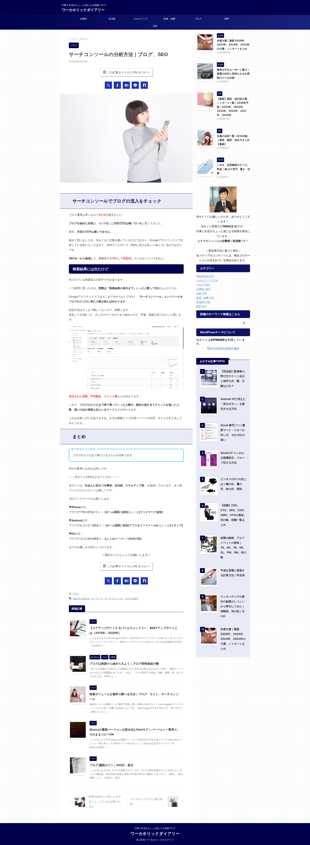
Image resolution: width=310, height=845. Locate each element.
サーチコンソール (113, 598)
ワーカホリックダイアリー (83, 10)
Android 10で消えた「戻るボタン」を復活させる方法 (233, 403)
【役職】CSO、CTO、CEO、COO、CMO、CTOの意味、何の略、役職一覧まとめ (233, 515)
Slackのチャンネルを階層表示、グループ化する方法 (232, 457)
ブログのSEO (131, 598)
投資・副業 (169, 18)
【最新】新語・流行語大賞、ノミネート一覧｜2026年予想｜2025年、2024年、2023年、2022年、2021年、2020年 (233, 106)
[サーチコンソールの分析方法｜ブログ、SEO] (126, 85)
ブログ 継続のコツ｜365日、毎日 (111, 765)
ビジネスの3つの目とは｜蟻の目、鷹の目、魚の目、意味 (233, 484)
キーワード (97, 598)
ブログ (198, 18)
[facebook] (117, 85)
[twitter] (108, 85)
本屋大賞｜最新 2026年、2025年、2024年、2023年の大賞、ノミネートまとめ (233, 44)
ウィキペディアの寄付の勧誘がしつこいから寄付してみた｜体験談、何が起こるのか (232, 606)
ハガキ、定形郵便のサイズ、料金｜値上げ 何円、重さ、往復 (233, 168)
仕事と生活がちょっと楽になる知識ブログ (155, 828)
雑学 (226, 18)
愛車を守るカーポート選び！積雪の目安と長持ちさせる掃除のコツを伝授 (233, 73)
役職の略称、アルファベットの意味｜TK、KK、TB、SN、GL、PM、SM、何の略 (233, 547)
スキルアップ (141, 18)
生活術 (112, 18)
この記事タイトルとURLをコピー (128, 72)
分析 (155, 25)
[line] (135, 85)
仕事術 (83, 18)
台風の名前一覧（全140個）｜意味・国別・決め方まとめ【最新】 (233, 140)
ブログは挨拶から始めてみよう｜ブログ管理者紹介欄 (124, 663)
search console (81, 598)
